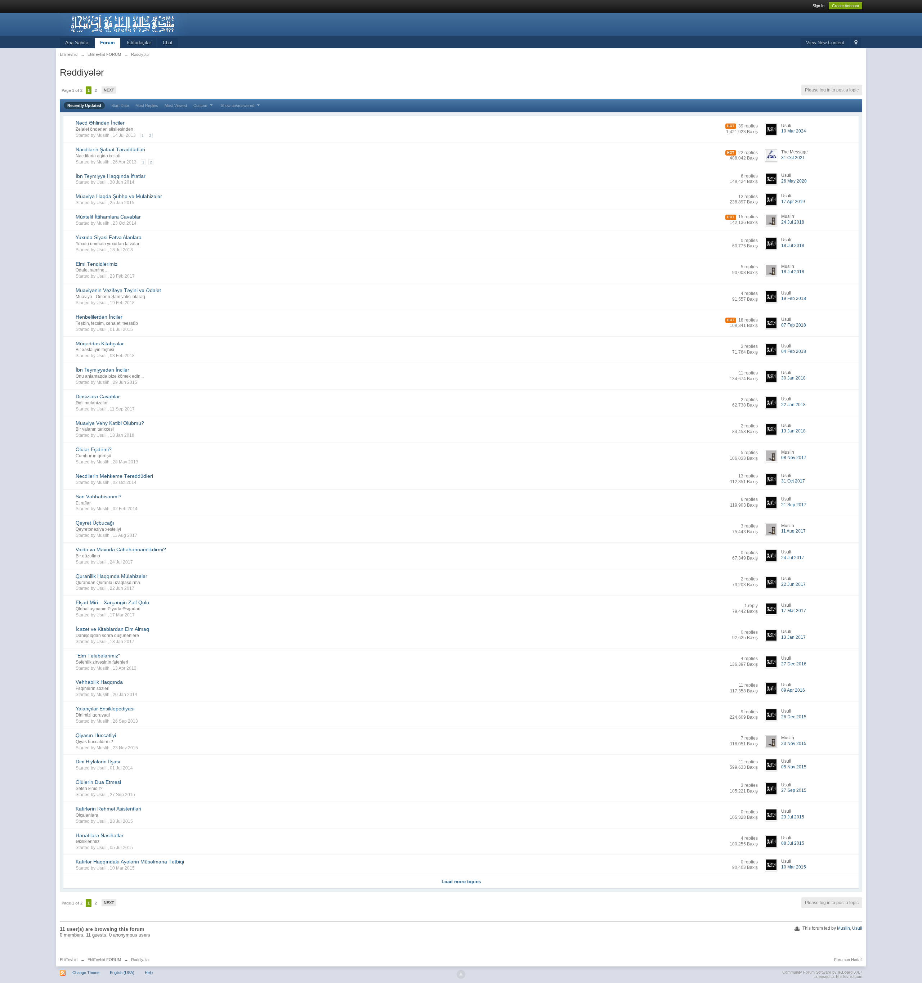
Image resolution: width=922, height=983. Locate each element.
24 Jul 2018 (792, 222)
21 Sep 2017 (793, 504)
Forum (107, 42)
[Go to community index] (124, 24)
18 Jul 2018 (792, 245)
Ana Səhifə (76, 42)
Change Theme (85, 972)
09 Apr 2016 (793, 690)
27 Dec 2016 (793, 663)
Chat (168, 42)
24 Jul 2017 (792, 557)
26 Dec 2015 (793, 716)
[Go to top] (461, 974)
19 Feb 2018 (793, 298)
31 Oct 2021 (793, 157)
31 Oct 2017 (793, 481)
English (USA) (122, 972)
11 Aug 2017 (793, 531)
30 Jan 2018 (793, 378)
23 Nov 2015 (793, 743)
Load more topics (461, 881)
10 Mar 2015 (793, 867)
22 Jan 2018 (793, 404)
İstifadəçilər (139, 42)
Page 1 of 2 (72, 90)
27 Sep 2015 (793, 790)
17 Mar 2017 (793, 610)
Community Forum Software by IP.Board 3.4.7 (822, 972)
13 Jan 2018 (793, 431)
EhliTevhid (68, 959)
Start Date (120, 105)
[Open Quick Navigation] (856, 43)
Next (109, 90)
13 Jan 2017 (793, 637)
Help (149, 972)
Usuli (857, 928)
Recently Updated (84, 105)
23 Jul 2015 (792, 817)
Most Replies (146, 105)
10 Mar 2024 (793, 131)
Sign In (818, 6)
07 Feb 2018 (793, 325)
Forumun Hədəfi (848, 959)
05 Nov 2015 (793, 766)
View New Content (825, 42)
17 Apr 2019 (793, 201)
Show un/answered (238, 105)
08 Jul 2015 (792, 843)
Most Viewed (176, 105)
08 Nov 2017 (793, 457)
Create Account (845, 6)
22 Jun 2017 (793, 584)
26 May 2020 (794, 181)
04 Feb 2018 (793, 351)
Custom (200, 105)
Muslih (843, 928)
